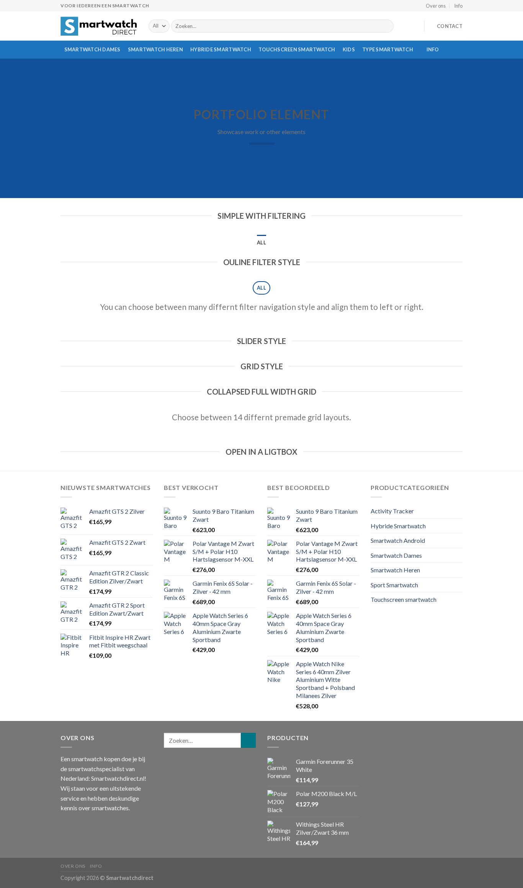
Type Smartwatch (387, 49)
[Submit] (386, 26)
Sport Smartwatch (394, 584)
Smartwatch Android (398, 540)
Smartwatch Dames (92, 49)
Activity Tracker (392, 510)
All (261, 242)
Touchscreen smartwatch (296, 49)
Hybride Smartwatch (220, 49)
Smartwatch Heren (155, 49)
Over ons (436, 6)
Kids (349, 49)
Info (458, 6)
